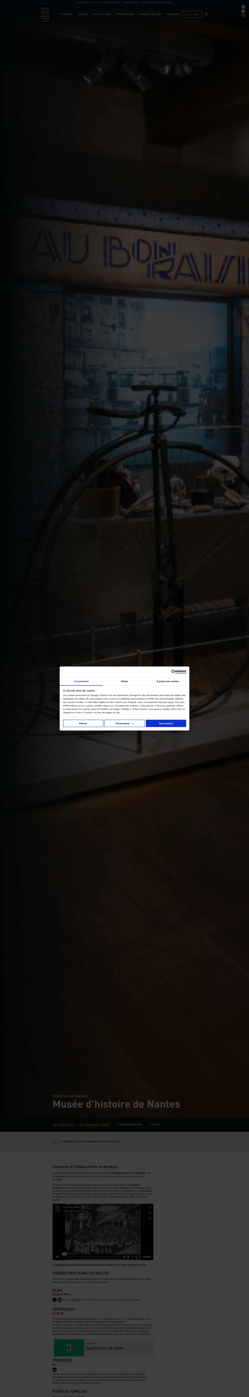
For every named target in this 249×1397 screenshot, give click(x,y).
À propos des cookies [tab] (168, 681)
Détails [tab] (124, 681)
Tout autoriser (166, 723)
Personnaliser (123, 723)
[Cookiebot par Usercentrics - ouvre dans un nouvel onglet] (173, 672)
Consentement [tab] (81, 681)
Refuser (83, 723)
